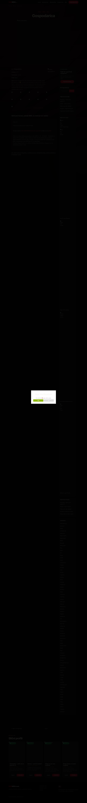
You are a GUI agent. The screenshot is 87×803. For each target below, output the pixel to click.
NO (48, 400)
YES (38, 400)
